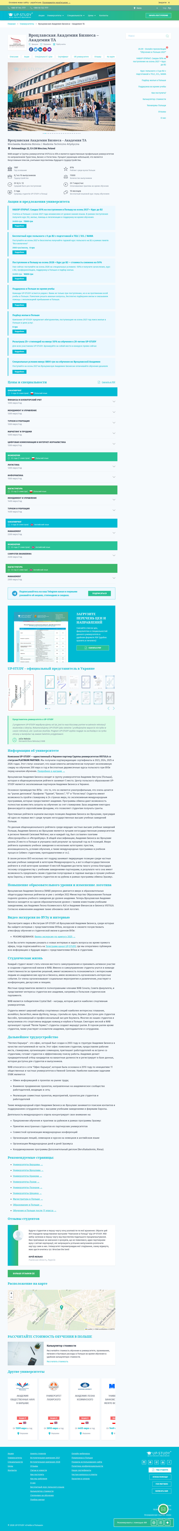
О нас (33, 1483)
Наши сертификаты (81, 1470)
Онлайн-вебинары (81, 1453)
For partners (162, 1484)
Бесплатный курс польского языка (47, 1487)
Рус (169, 8)
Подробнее (19, 226)
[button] (10, 98)
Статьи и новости (38, 1470)
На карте (111, 57)
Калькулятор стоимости (61, 1345)
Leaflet (89, 1329)
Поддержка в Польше (82, 1458)
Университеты (27, 24)
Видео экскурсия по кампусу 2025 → (55, 936)
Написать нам (161, 1491)
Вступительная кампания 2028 (45, 1462)
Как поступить (37, 1474)
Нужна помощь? (160, 1477)
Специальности (15, 1462)
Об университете (81, 57)
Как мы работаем (38, 1478)
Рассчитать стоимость (57, 1361)
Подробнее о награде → (51, 771)
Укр (164, 8)
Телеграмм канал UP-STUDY (61, 946)
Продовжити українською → (56, 2)
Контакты (12, 1470)
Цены (10, 1466)
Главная (12, 24)
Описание (14, 57)
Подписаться (99, 593)
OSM (96, 1329)
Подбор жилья (37, 1499)
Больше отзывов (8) (23, 1273)
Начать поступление (158, 15)
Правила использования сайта (87, 1462)
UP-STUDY (16, 668)
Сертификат (63, 57)
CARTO (112, 1329)
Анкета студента (38, 1453)
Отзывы (97, 57)
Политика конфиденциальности (87, 1466)
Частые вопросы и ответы (84, 1474)
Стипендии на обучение (42, 1495)
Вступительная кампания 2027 (45, 1458)
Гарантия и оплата (81, 1478)
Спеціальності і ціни (43, 57)
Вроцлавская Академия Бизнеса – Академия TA (61, 24)
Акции (26, 57)
